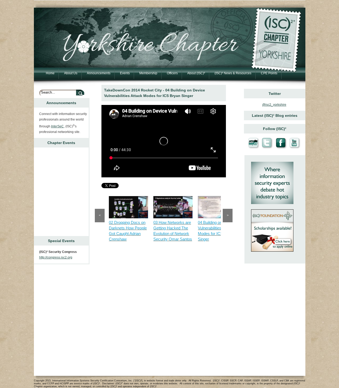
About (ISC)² (196, 73)
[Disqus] (163, 309)
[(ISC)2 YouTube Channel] (294, 148)
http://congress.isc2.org (55, 257)
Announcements (98, 73)
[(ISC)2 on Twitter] (267, 148)
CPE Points (269, 73)
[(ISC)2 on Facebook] (281, 148)
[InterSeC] (254, 148)
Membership (148, 73)
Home (50, 73)
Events (125, 73)
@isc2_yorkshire (274, 105)
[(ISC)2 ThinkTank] (272, 202)
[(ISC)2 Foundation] (272, 250)
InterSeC (57, 126)
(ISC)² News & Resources (233, 73)
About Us (70, 73)
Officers (172, 73)
